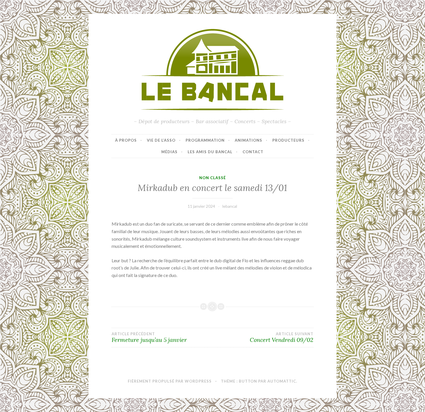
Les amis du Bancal (210, 151)
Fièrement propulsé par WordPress (170, 381)
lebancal (229, 206)
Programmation (205, 140)
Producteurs (288, 140)
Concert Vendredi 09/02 (281, 338)
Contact (253, 151)
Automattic (281, 381)
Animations (248, 140)
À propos (126, 140)
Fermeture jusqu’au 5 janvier (149, 338)
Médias (169, 151)
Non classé (212, 177)
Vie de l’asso (161, 140)
